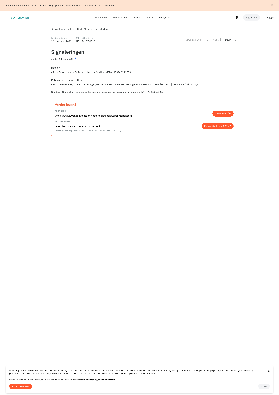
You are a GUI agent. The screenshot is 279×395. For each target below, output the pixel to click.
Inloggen (269, 17)
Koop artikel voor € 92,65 (217, 126)
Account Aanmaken (20, 386)
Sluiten (264, 386)
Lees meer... (110, 5)
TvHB (69, 29)
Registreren (251, 17)
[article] (144, 79)
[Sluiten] (272, 5)
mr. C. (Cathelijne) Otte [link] (63, 59)
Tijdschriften (57, 29)
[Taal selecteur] (236, 17)
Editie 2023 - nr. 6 (83, 29)
